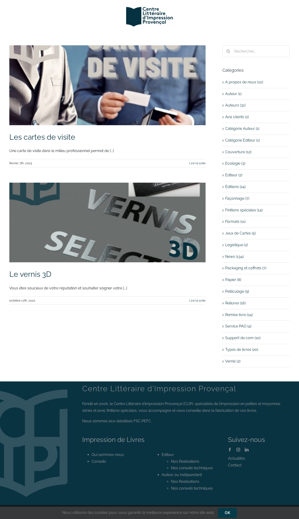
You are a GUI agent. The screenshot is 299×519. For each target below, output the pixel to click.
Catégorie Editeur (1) (242, 140)
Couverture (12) (238, 152)
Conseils (99, 461)
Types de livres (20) (241, 349)
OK (227, 512)
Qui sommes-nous (108, 454)
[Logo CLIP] (149, 9)
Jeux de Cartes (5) (240, 233)
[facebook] (230, 449)
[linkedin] (247, 449)
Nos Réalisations (185, 461)
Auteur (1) (233, 94)
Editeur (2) (233, 175)
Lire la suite (197, 163)
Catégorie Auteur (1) (242, 128)
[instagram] (238, 449)
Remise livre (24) (239, 315)
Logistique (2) (236, 245)
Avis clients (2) (237, 117)
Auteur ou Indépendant (182, 475)
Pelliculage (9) (237, 291)
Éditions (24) (235, 187)
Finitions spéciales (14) (244, 210)
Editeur (168, 454)
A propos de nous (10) (244, 82)
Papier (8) (233, 279)
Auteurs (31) (235, 105)
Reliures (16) (235, 303)
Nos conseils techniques (192, 468)
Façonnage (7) (237, 198)
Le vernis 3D (30, 274)
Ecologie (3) (235, 163)
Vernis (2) (232, 361)
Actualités (236, 458)
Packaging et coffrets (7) (245, 268)
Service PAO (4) (238, 326)
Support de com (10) (242, 338)
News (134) (234, 256)
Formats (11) (235, 221)
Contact (235, 465)
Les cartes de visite (42, 137)
